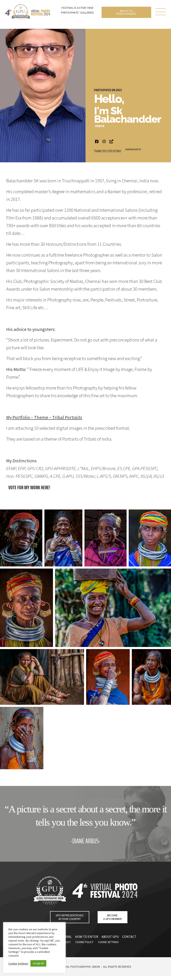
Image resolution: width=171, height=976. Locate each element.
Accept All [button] (38, 963)
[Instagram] (104, 141)
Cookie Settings (108, 942)
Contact (129, 936)
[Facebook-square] (96, 141)
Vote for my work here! (29, 487)
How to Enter (86, 936)
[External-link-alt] (111, 141)
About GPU (110, 936)
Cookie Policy (84, 942)
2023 (119, 90)
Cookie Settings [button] (18, 963)
